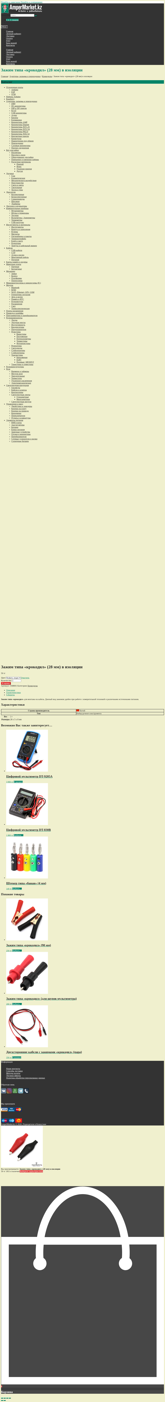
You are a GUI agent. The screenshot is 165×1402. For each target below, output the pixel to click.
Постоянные (21, 336)
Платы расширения (14, 311)
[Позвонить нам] (26, 1093)
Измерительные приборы (17, 208)
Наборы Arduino (13, 97)
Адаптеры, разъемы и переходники (25, 76)
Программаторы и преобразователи (22, 315)
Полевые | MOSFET (25, 362)
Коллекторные (17, 194)
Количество (6, 680)
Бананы (14, 118)
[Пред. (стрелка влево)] (2, 1400)
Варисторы (21, 334)
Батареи (14, 427)
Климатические (18, 178)
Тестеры (15, 215)
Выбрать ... (18, 835)
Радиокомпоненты (14, 318)
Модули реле (17, 374)
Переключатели (18, 416)
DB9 (13, 104)
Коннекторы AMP (19, 122)
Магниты (15, 234)
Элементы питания (14, 420)
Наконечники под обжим (22, 141)
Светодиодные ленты (20, 395)
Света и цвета (17, 185)
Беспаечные (16, 269)
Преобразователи (19, 436)
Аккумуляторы (17, 425)
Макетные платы (13, 264)
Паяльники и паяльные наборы (25, 159)
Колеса (14, 276)
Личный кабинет (13, 34)
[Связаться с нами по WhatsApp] (15, 1093)
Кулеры (14, 232)
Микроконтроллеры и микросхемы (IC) (23, 283)
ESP (13, 92)
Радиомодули (17, 301)
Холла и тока (17, 190)
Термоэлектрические (20, 308)
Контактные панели (20, 136)
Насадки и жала (18, 155)
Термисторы (21, 341)
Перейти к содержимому (32, 2)
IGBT (18, 360)
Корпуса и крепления (20, 229)
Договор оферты (13, 1076)
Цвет (3, 678)
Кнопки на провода (20, 411)
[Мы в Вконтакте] (3, 1093)
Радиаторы (16, 243)
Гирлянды (15, 388)
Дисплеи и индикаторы (16, 206)
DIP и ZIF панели (19, 108)
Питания (15, 260)
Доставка (10, 36)
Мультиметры (17, 211)
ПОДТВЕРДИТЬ (82, 1184)
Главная (9, 31)
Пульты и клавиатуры (21, 418)
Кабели (9, 248)
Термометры (16, 220)
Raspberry (10, 99)
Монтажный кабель (20, 257)
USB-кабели (16, 250)
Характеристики (13, 692)
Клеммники (16, 120)
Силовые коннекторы (20, 145)
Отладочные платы (14, 87)
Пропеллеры (16, 280)
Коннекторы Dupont (20, 125)
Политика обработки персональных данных (25, 1078)
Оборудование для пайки (22, 157)
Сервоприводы (18, 199)
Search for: (5, 15)
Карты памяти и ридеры (16, 262)
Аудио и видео (17, 255)
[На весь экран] (7, 1398)
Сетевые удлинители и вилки (24, 439)
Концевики (16, 413)
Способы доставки (14, 1071)
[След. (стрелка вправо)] (5, 1400)
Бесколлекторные (19, 197)
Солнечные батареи (20, 441)
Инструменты (17, 227)
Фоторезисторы (23, 343)
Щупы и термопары (20, 213)
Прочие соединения (20, 148)
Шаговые (15, 201)
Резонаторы (16, 346)
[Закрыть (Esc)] (2, 1398)
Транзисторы (17, 355)
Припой (20, 164)
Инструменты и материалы (18, 225)
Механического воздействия (23, 180)
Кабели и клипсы (19, 390)
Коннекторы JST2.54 (20, 129)
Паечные (15, 267)
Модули (9, 285)
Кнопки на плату (18, 409)
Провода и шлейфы (14, 313)
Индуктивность (18, 325)
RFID (13, 290)
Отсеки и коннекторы (21, 434)
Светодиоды (16, 348)
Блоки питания (18, 429)
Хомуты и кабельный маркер (24, 246)
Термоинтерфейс (18, 239)
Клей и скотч (17, 241)
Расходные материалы (21, 162)
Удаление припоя (24, 169)
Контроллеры (17, 392)
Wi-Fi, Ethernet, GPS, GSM (22, 292)
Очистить (25, 678)
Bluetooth (15, 287)
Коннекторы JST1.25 (20, 127)
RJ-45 (13, 111)
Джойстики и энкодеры (21, 406)
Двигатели (11, 192)
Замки (14, 274)
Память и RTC (17, 299)
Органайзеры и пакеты (21, 236)
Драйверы (15, 204)
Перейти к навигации (10, 2)
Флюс (19, 166)
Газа (13, 176)
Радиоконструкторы (15, 367)
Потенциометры (23, 339)
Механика (10, 271)
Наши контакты (13, 1069)
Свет (13, 306)
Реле (8, 369)
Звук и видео (17, 297)
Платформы (16, 278)
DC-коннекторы (18, 106)
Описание (10, 690)
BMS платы (16, 423)
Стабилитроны (17, 353)
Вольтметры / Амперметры (23, 218)
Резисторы (16, 332)
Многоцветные (23, 399)
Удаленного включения (21, 381)
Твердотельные (18, 376)
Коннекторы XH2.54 (20, 134)
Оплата (9, 38)
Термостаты (16, 378)
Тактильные (16, 187)
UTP (13, 253)
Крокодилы (47, 76)
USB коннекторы (19, 113)
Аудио (14, 115)
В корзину (6, 683)
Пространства (17, 183)
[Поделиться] (5, 1398)
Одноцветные (22, 397)
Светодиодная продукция (17, 385)
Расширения (16, 304)
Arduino (14, 90)
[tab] (85, 690)
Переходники (17, 143)
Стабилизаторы (18, 350)
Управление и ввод (14, 404)
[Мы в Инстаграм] (9, 1093)
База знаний (11, 43)
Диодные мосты (18, 322)
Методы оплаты (13, 1073)
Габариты (10, 695)
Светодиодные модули (21, 402)
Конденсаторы (17, 327)
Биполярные (21, 357)
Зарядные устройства (20, 432)
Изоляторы (16, 152)
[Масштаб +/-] (10, 1398)
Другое (19, 171)
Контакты (10, 45)
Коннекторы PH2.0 (19, 131)
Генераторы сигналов (20, 294)
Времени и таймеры (20, 371)
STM (13, 94)
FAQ (8, 41)
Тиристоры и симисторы (22, 364)
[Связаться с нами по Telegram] (20, 1093)
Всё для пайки (12, 150)
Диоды (14, 320)
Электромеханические (21, 383)
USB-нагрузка (17, 222)
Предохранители (18, 329)
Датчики (10, 173)
